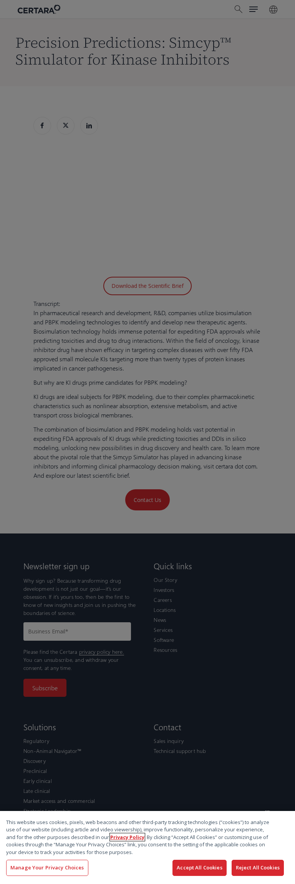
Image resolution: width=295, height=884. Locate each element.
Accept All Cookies (199, 867)
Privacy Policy (127, 837)
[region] (147, 847)
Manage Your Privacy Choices (47, 867)
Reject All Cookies (258, 867)
